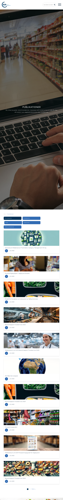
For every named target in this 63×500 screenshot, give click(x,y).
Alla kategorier (8, 218)
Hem (5, 214)
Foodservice (27, 218)
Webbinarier (27, 222)
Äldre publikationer (9, 226)
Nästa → (34, 489)
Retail (6, 222)
